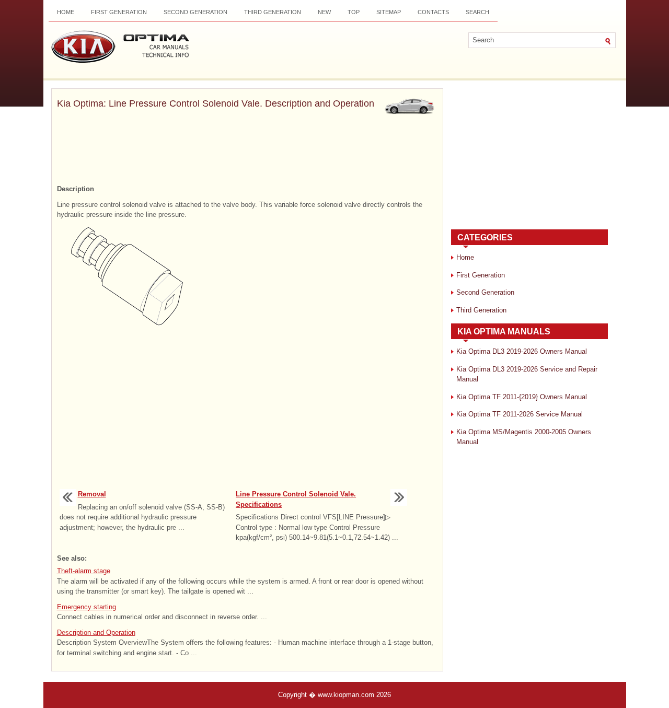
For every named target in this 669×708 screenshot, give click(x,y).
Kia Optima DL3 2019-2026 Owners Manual (521, 351)
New (324, 12)
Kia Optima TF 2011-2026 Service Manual (519, 414)
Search (477, 12)
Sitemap (388, 12)
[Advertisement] (247, 148)
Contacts (433, 12)
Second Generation (195, 12)
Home (65, 12)
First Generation (119, 12)
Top (354, 12)
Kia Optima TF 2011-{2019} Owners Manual (521, 397)
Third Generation (272, 12)
